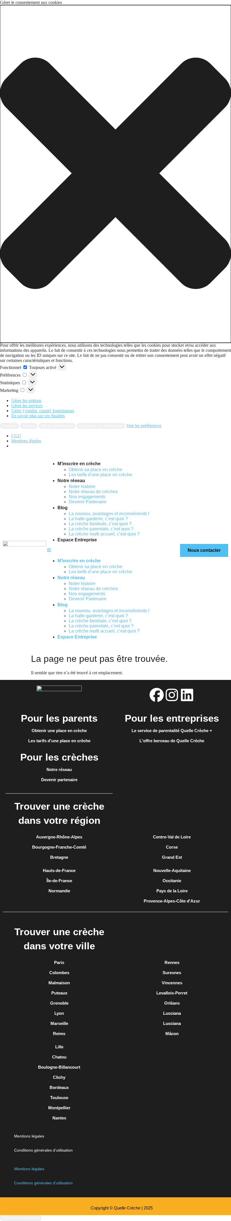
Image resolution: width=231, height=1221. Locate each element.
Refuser (29, 426)
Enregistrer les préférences (101, 426)
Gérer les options (26, 400)
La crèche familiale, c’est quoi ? (101, 523)
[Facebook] (157, 695)
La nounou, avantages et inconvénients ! (109, 513)
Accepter (9, 426)
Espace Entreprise (77, 539)
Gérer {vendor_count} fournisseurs (42, 410)
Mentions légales (26, 440)
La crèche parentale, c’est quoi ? (101, 528)
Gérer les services (27, 405)
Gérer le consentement (20, 1218)
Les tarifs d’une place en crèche (100, 474)
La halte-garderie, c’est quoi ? (98, 518)
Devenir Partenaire (87, 501)
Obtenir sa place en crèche (95, 469)
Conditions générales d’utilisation (43, 1150)
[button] (115, 174)
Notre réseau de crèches (93, 491)
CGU (16, 435)
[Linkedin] (187, 695)
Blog (62, 507)
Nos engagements (87, 496)
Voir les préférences (57, 426)
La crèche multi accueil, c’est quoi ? (104, 534)
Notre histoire (82, 486)
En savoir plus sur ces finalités (38, 415)
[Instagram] (172, 695)
